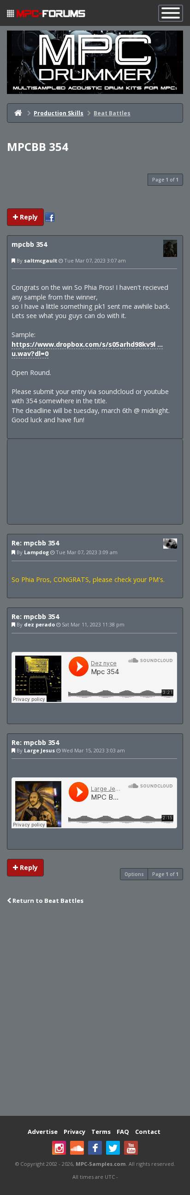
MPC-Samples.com (101, 1163)
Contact (147, 1131)
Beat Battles (112, 113)
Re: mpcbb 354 (35, 542)
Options (134, 874)
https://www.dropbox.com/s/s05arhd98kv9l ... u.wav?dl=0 (87, 349)
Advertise (43, 1131)
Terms (101, 1131)
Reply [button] (28, 217)
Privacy (74, 1131)
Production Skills (58, 113)
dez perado (39, 624)
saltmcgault (40, 260)
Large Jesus (39, 750)
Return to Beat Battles (47, 900)
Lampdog (36, 552)
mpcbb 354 (37, 146)
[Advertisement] (95, 481)
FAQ (123, 1131)
